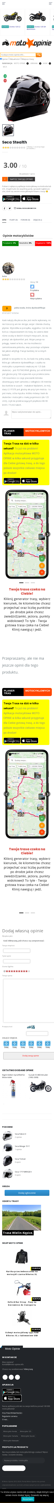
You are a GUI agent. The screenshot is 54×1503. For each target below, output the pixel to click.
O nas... (5, 1419)
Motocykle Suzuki (28, 1436)
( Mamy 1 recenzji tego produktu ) (36, 147)
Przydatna (34, 290)
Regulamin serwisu (9, 1416)
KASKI (45, 63)
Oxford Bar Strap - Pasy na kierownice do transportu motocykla (22, 1305)
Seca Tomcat (20, 1159)
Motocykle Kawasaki (11, 1440)
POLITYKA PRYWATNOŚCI (12, 1413)
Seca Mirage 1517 (22, 1146)
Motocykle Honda (10, 1431)
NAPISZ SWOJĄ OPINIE (21, 179)
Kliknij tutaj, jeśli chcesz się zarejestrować (26, 941)
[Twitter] (9, 208)
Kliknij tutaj (28, 1369)
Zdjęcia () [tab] (37, 220)
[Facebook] (4, 208)
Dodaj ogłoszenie (27, 1192)
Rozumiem (28, 1499)
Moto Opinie (19, 63)
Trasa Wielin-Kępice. (18, 1233)
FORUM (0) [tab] (25, 220)
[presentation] (6, 98)
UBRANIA (34, 63)
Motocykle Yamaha (10, 1436)
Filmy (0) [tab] (14, 220)
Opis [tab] (4, 220)
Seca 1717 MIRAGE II (23, 1172)
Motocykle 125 (25, 1431)
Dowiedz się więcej (40, 1495)
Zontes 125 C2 (14, 27)
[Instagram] (17, 1377)
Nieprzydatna (36, 298)
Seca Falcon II (20, 1134)
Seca (5, 67)
